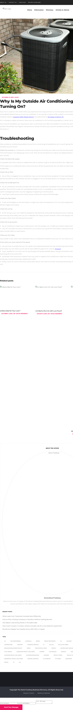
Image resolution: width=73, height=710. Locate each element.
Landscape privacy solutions (25, 651)
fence (28, 648)
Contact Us (13, 2)
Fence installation (41, 648)
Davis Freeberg (22, 313)
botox (38, 641)
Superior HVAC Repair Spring (23, 117)
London (41, 651)
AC (5, 641)
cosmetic (20, 644)
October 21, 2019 (7, 97)
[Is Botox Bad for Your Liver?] (17, 297)
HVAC (17, 97)
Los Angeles (52, 651)
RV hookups (47, 658)
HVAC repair (8, 651)
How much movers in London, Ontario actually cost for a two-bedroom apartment (32, 626)
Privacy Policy (28, 693)
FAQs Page (22, 2)
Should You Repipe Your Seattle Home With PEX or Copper (23, 629)
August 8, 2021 (41, 313)
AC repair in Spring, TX (55, 117)
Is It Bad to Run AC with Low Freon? (48, 311)
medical (63, 651)
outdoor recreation (32, 655)
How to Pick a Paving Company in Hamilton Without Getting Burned (27, 619)
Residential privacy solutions (13, 658)
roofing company (33, 658)
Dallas (51, 644)
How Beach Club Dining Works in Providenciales (19, 623)
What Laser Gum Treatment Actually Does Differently (21, 616)
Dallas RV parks (63, 644)
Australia (28, 641)
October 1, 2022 (6, 313)
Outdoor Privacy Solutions (12, 655)
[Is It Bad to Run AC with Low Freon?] (52, 297)
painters (46, 655)
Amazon (58, 249)
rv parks (58, 658)
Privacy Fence (58, 655)
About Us (3, 2)
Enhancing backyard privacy (13, 648)
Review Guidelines (34, 2)
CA (61, 641)
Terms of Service (43, 693)
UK (20, 662)
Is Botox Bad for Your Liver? (10, 311)
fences (53, 648)
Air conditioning (15, 641)
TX (13, 662)
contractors (8, 644)
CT (43, 644)
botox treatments (50, 641)
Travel (6, 662)
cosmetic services (32, 644)
